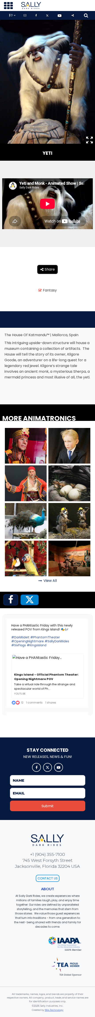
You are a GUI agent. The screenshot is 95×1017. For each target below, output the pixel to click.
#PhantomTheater (45, 637)
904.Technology (54, 1009)
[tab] (10, 599)
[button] (8, 5)
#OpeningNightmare (27, 641)
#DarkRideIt (20, 637)
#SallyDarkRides (57, 641)
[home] (30, 5)
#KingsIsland (36, 645)
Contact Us (48, 878)
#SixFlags (18, 645)
